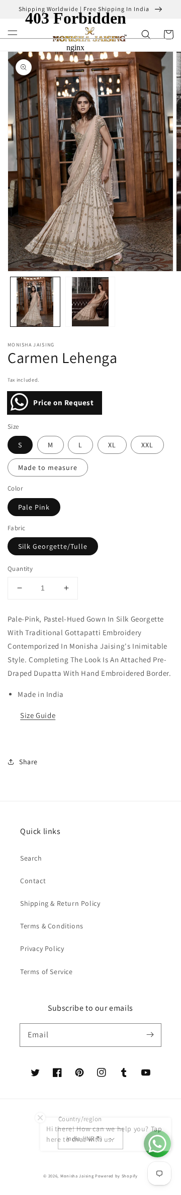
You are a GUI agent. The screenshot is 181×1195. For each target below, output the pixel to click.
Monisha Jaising (77, 1175)
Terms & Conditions (51, 925)
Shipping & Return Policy (60, 903)
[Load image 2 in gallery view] (90, 302)
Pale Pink (34, 507)
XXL (147, 444)
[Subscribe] (150, 1035)
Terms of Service (46, 971)
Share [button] (28, 761)
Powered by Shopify (116, 1175)
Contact (33, 880)
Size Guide (37, 715)
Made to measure (47, 467)
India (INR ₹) (84, 1138)
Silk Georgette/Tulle (52, 546)
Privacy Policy (42, 948)
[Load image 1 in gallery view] (35, 302)
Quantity (20, 568)
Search (31, 858)
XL (112, 444)
